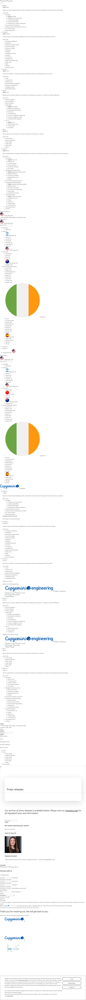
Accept (71, 979)
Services (7, 71)
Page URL (2, 898)
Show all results (4, 747)
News (6, 131)
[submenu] (7, 491)
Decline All (71, 987)
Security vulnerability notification (14, 931)
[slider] (12, 905)
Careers (7, 92)
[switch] (0, 217)
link (4, 7)
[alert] (43, 911)
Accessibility (9, 927)
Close (2, 730)
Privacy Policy (10, 929)
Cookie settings (13, 974)
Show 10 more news (10, 829)
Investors (9, 924)
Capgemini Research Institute (10, 516)
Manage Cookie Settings (23, 980)
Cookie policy (12, 973)
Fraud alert (9, 934)
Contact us (12, 966)
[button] (9, 352)
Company (15, 884)
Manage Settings (71, 983)
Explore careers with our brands (10, 634)
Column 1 (9, 953)
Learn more (5, 13)
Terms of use (10, 925)
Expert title (3, 900)
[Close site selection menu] (7, 219)
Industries (7, 34)
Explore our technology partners (11, 584)
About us (7, 150)
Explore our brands (7, 581)
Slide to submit (4, 905)
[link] (6, 1)
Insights (7, 7)
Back (10, 16)
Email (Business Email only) (19, 888)
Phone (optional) (16, 891)
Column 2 (9, 969)
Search (2, 723)
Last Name (15, 881)
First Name (15, 877)
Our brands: (7, 942)
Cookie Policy (10, 932)
